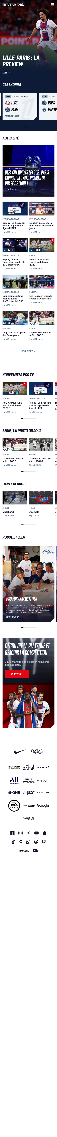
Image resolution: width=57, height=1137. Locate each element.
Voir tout (27, 351)
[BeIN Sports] (29, 806)
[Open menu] (52, 4)
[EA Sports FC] (14, 806)
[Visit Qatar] (29, 767)
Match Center (12, 116)
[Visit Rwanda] (29, 780)
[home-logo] (13, 4)
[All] (14, 780)
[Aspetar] (43, 793)
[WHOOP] (43, 780)
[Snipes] (29, 793)
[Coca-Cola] (29, 818)
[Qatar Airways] (37, 751)
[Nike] (20, 751)
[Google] (43, 806)
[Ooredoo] (43, 767)
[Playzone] (17, 674)
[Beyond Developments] (14, 767)
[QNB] (14, 793)
